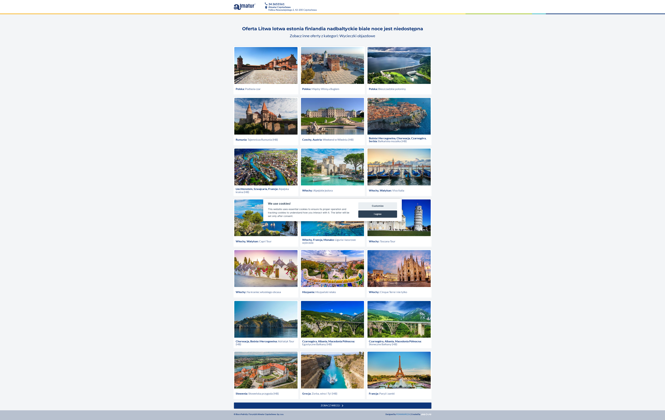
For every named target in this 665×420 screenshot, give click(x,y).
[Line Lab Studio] (426, 414)
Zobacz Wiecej (333, 406)
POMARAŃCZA (403, 414)
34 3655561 (276, 4)
